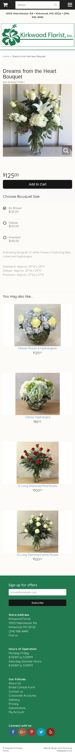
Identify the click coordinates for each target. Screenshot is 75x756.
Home (6, 56)
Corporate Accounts (22, 695)
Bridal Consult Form (22, 687)
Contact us (16, 691)
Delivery (14, 700)
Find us (13, 635)
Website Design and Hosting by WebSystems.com (57, 749)
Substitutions (17, 708)
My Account (16, 712)
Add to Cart (37, 184)
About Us (15, 683)
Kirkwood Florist (37, 35)
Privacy (13, 704)
